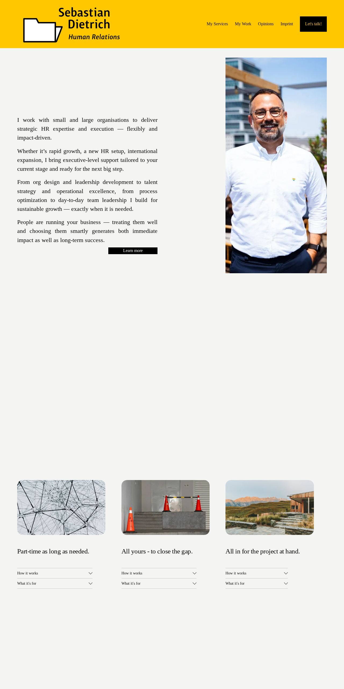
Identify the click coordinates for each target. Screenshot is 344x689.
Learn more (133, 250)
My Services (217, 24)
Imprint (287, 24)
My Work (243, 24)
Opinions (266, 24)
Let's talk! (313, 24)
